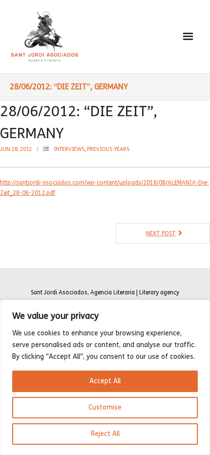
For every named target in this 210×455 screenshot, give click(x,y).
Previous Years (108, 149)
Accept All (105, 381)
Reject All (105, 434)
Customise (105, 407)
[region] (105, 377)
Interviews (69, 149)
